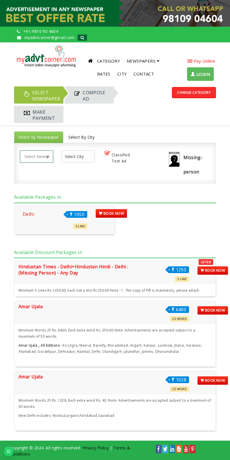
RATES (104, 74)
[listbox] (76, 156)
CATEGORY (108, 61)
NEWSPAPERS (141, 61)
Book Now (113, 213)
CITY (122, 74)
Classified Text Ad (121, 158)
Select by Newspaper (39, 137)
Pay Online (203, 61)
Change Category (194, 92)
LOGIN (202, 74)
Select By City (81, 137)
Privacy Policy (95, 447)
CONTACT (144, 74)
